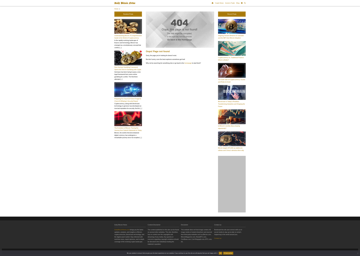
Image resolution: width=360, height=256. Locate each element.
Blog (237, 3)
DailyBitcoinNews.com (121, 229)
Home (116, 9)
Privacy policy (228, 253)
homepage (188, 63)
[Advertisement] (232, 184)
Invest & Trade (230, 3)
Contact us (217, 238)
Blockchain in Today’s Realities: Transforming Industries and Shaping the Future (231, 104)
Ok (220, 253)
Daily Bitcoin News (124, 3)
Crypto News (219, 3)
